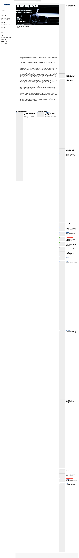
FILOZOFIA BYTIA (4, 39)
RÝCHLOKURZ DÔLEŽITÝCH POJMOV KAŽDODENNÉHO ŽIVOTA (6, 19)
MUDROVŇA (3, 27)
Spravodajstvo (3, 15)
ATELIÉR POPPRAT (4, 41)
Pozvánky (73, 256)
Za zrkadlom (3, 10)
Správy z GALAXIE (4, 13)
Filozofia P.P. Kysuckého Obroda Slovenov (6, 37)
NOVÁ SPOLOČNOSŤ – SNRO (5, 24)
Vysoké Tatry (68, 257)
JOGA (2, 35)
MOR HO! (2, 29)
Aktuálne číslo (7, 4)
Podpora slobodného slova (5, 22)
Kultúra (2, 32)
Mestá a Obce (3, 30)
